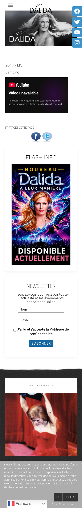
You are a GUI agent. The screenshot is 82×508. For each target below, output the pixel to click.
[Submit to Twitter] (47, 136)
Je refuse (70, 497)
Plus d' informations (63, 504)
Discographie (41, 385)
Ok (58, 497)
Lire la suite (41, 431)
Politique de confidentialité (49, 331)
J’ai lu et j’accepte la (42, 331)
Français (23, 503)
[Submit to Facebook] (36, 136)
